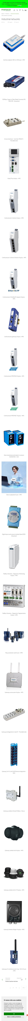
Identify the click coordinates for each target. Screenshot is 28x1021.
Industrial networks (15, 13)
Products (7, 13)
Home (3, 13)
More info (17, 22)
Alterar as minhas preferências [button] (14, 1016)
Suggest (10, 22)
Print (4, 22)
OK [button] (14, 1013)
